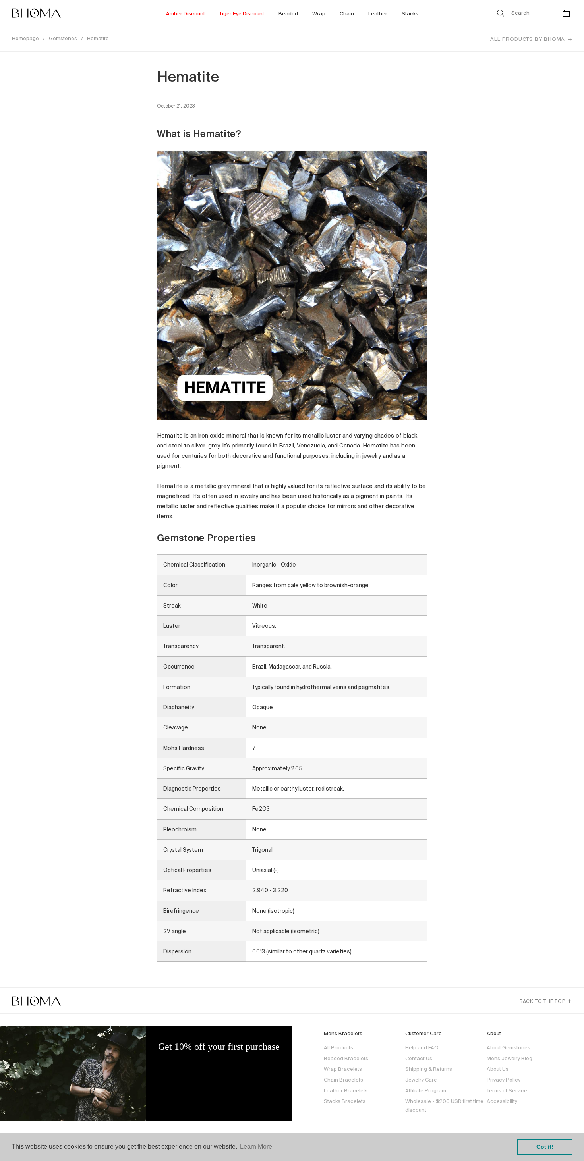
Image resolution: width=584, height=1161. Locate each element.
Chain (347, 14)
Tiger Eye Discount (241, 14)
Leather (377, 14)
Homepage (25, 38)
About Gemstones (508, 1048)
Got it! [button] (544, 1147)
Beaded (288, 14)
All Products (338, 1048)
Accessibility (502, 1101)
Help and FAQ (422, 1048)
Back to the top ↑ (546, 1001)
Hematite (98, 38)
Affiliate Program (425, 1091)
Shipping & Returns (428, 1069)
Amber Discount (185, 14)
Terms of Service (507, 1091)
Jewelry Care (421, 1080)
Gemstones (63, 38)
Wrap (318, 14)
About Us (498, 1069)
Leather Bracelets (346, 1091)
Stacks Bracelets (344, 1101)
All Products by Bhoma (527, 39)
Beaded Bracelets (346, 1058)
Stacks (410, 14)
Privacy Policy (503, 1080)
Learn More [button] (256, 1146)
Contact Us (418, 1058)
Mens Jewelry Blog (509, 1058)
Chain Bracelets (343, 1080)
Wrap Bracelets (343, 1069)
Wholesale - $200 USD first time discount (444, 1105)
